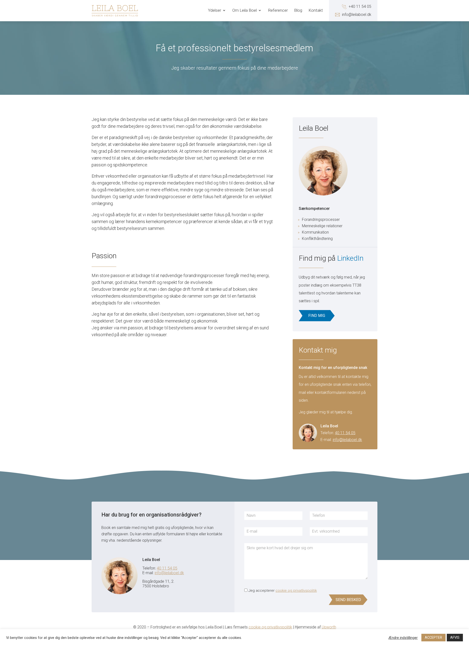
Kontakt (316, 11)
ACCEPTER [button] (433, 637)
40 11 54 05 (345, 433)
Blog (298, 11)
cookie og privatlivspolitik (296, 590)
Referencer (278, 11)
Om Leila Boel (244, 11)
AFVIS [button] (454, 637)
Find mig (316, 315)
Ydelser (214, 11)
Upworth (329, 627)
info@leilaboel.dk (347, 439)
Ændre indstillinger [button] (403, 637)
